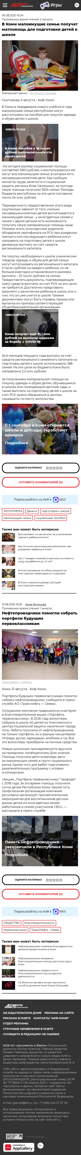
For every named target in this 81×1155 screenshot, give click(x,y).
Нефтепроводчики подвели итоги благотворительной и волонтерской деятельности (39, 973)
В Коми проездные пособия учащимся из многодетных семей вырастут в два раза (42, 572)
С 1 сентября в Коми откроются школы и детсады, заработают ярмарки (37, 430)
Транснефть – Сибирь (17, 682)
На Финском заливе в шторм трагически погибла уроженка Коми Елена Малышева (43, 984)
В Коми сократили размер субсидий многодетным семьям (39, 584)
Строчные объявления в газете (28, 1029)
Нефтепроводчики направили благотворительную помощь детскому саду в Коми (45, 961)
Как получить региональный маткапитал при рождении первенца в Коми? (44, 548)
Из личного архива (43, 93)
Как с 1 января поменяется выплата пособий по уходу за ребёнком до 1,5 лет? (46, 560)
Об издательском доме (22, 1013)
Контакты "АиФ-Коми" (51, 1018)
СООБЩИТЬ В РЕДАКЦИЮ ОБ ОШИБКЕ (31, 1034)
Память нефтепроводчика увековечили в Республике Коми (39, 844)
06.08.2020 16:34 (12, 15)
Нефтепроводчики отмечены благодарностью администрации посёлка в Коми (45, 948)
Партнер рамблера (35, 1137)
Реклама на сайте (59, 1013)
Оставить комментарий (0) (41, 482)
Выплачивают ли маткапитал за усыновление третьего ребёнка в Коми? (45, 536)
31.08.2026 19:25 (12, 604)
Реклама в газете (17, 1018)
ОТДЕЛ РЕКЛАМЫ (15, 1023)
